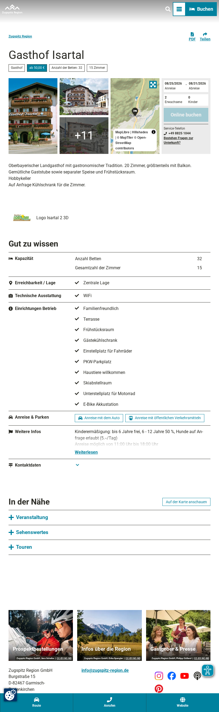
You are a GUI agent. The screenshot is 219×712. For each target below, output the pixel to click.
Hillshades (140, 132)
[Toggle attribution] (153, 132)
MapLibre (122, 132)
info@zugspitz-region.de (105, 670)
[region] (135, 116)
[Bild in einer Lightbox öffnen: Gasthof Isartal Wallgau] (33, 116)
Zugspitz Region (20, 36)
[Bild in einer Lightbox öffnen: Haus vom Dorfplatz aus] (84, 135)
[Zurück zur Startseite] (12, 9)
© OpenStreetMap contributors (130, 142)
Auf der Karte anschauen (186, 502)
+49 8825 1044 (180, 133)
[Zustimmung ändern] (10, 694)
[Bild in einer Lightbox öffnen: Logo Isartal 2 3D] (21, 218)
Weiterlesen (86, 452)
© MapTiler (125, 137)
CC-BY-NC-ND (64, 658)
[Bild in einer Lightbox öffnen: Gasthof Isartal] (84, 96)
